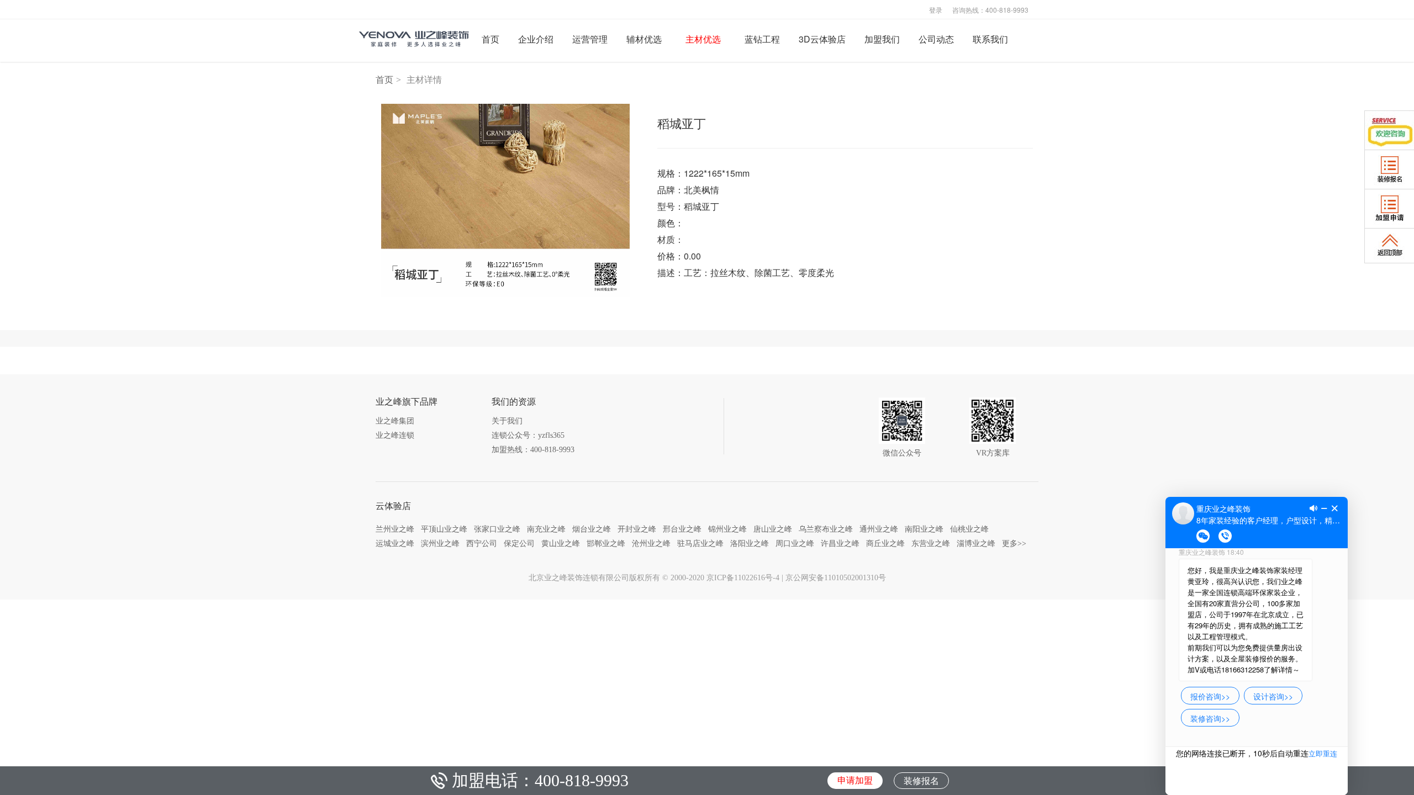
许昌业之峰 (840, 543)
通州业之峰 (878, 529)
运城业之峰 (395, 543)
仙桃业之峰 (969, 529)
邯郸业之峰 (606, 543)
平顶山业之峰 (444, 529)
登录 (935, 9)
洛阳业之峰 (749, 543)
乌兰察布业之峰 (826, 529)
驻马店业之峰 (700, 543)
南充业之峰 (546, 529)
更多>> (1014, 543)
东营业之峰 (930, 543)
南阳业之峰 (924, 529)
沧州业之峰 (651, 543)
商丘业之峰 (885, 543)
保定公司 (519, 543)
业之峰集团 (395, 421)
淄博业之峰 (976, 543)
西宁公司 (481, 543)
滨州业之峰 (440, 543)
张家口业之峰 (497, 529)
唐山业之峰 (772, 529)
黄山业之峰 (560, 543)
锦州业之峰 (727, 529)
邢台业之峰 (682, 529)
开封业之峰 (637, 529)
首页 (384, 79)
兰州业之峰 (395, 529)
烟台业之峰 (591, 529)
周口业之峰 (794, 543)
